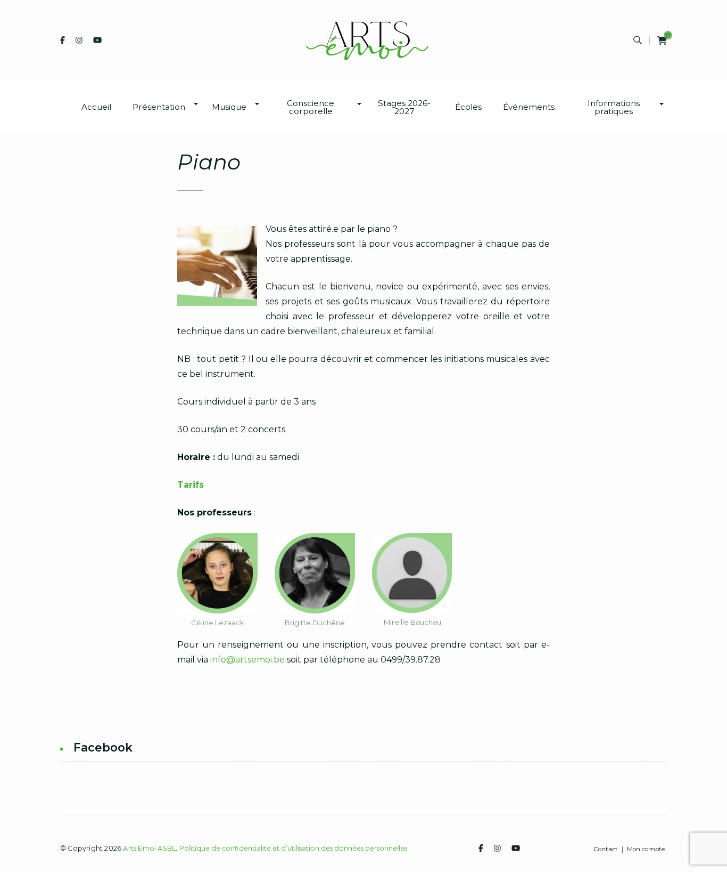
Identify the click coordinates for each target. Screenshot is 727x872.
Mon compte (646, 849)
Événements (529, 107)
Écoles (468, 107)
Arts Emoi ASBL (149, 848)
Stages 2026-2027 (404, 107)
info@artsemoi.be (247, 660)
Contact (605, 849)
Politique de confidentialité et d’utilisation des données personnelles (293, 848)
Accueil (96, 107)
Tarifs (190, 485)
